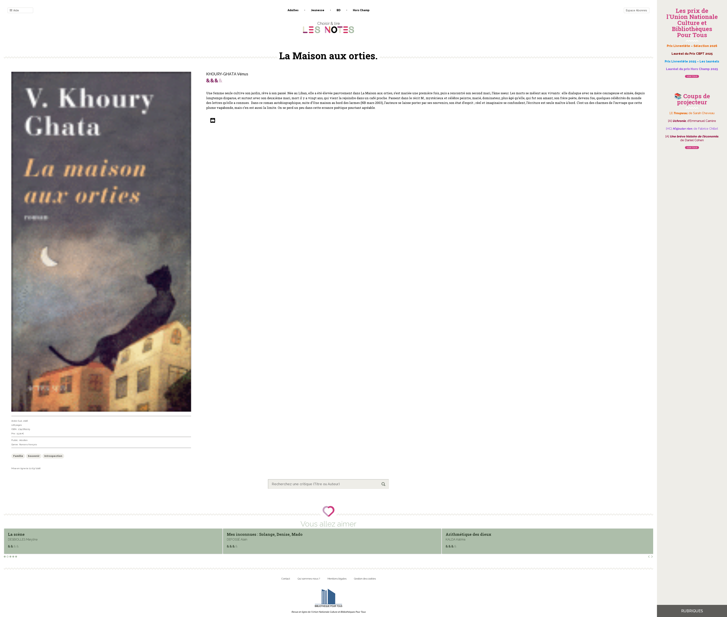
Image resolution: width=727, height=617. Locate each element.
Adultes (293, 10)
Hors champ (361, 10)
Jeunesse (317, 10)
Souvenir (34, 456)
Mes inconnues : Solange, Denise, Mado (46, 534)
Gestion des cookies (365, 578)
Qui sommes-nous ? (309, 578)
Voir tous (692, 76)
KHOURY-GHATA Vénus (227, 74)
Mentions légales (337, 578)
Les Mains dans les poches (471, 534)
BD (339, 10)
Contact (285, 578)
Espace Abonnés (636, 10)
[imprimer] (212, 121)
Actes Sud (16, 421)
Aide (16, 10)
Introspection (53, 456)
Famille (18, 456)
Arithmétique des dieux (249, 534)
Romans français (28, 444)
